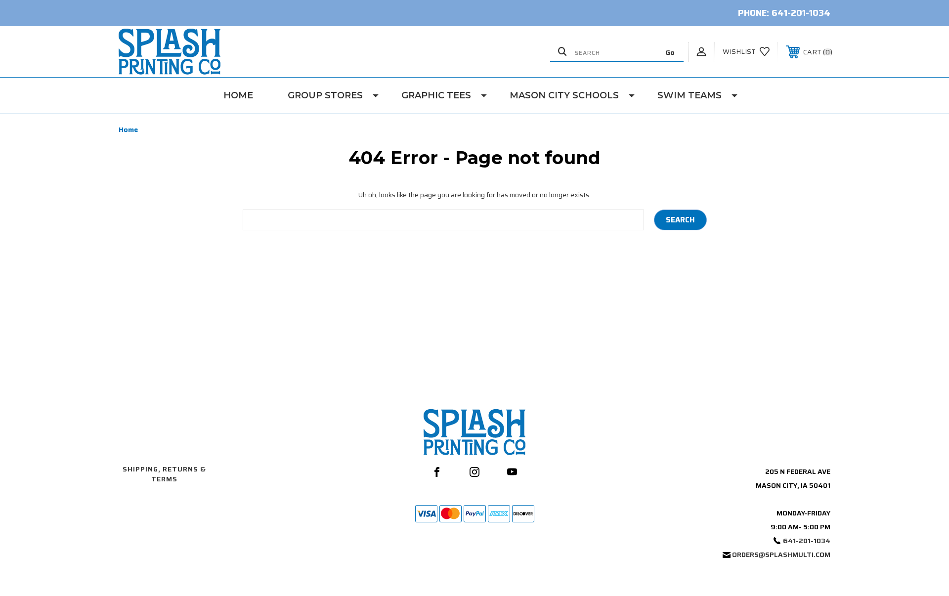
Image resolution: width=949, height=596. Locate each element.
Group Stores (325, 95)
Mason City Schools (564, 95)
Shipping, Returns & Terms (164, 474)
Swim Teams (689, 95)
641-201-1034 (801, 13)
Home (238, 95)
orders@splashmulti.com (781, 554)
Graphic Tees (436, 95)
